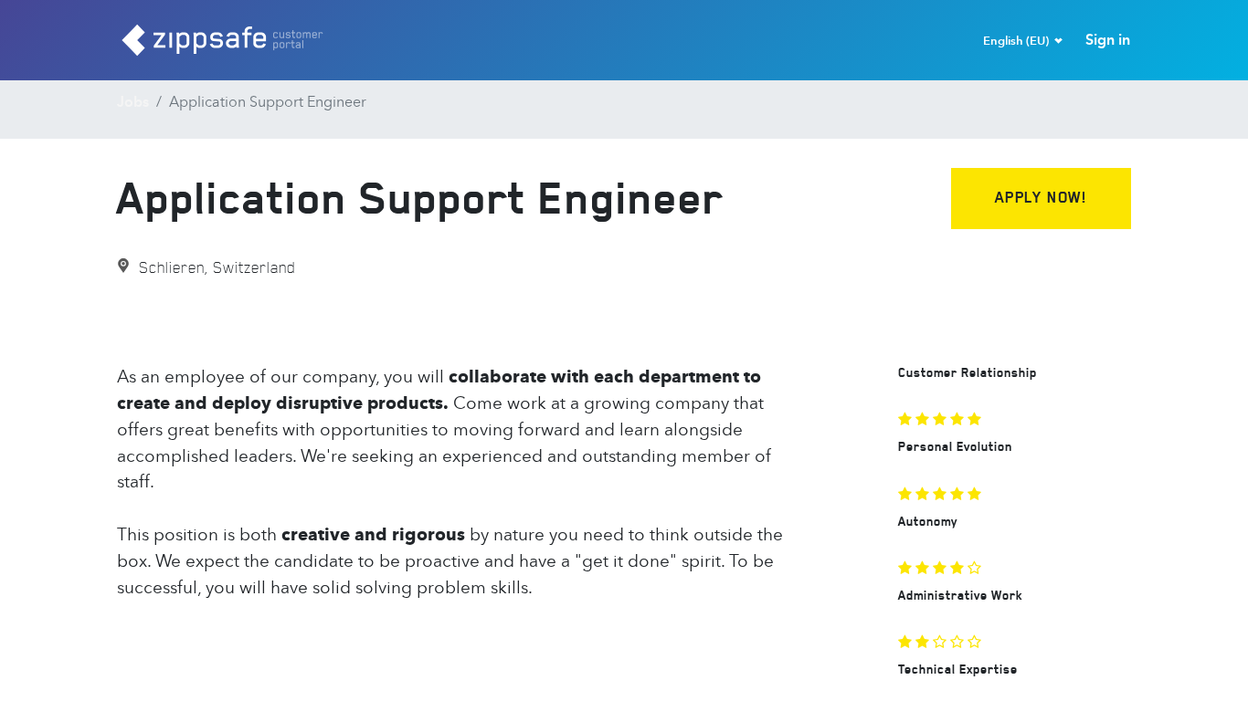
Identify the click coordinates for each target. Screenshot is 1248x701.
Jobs (133, 101)
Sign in (1107, 39)
